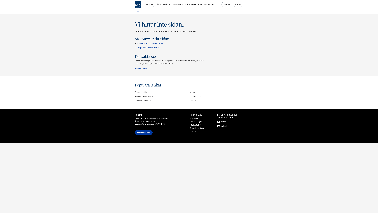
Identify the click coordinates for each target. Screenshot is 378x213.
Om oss (193, 101)
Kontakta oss (140, 69)
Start (137, 11)
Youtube (224, 122)
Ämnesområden (163, 4)
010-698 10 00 (148, 121)
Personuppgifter (196, 122)
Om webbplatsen (197, 128)
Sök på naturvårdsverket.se (148, 48)
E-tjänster (194, 119)
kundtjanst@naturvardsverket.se (154, 118)
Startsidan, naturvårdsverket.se (150, 43)
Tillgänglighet (195, 125)
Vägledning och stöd (181, 4)
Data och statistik (199, 4)
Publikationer (195, 96)
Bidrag (211, 4)
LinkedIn (224, 126)
